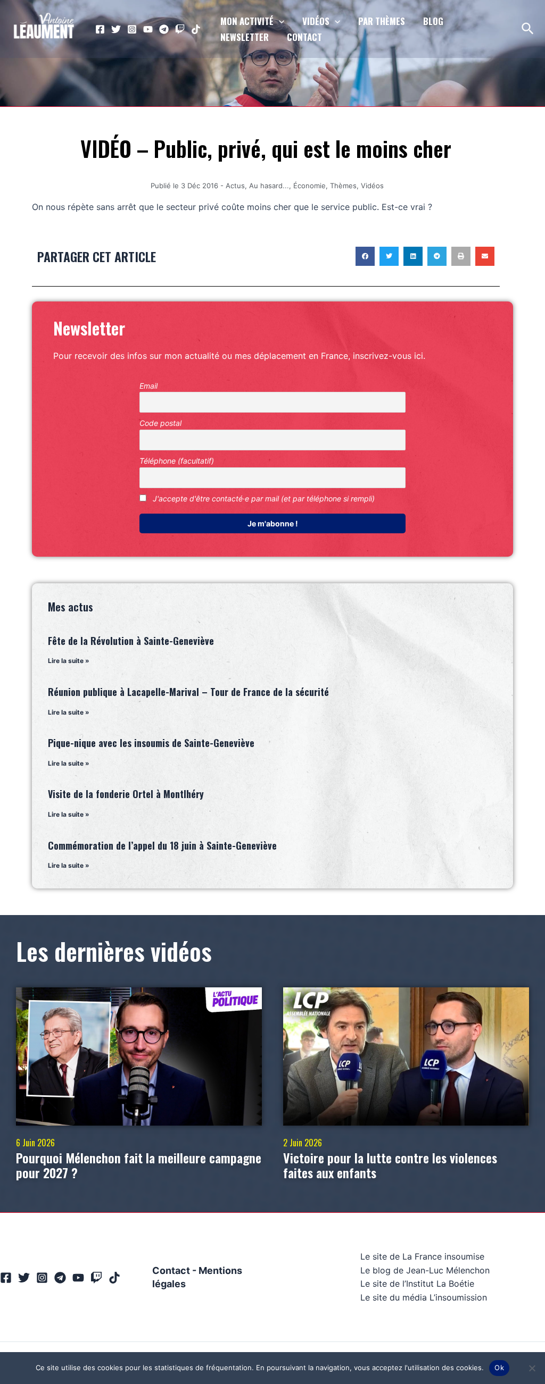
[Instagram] (132, 29)
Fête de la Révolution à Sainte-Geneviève (131, 641)
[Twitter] (116, 29)
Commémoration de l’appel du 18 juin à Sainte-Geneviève (162, 845)
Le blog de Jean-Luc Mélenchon (425, 1270)
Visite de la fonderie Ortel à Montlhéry (126, 794)
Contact (171, 1270)
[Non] (531, 1368)
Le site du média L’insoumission (423, 1297)
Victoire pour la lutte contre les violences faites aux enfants (390, 1165)
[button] (365, 256)
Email (148, 385)
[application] (279, 21)
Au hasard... (269, 185)
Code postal (160, 422)
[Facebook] (100, 29)
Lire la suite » (68, 661)
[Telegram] (164, 29)
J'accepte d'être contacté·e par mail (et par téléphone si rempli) (263, 498)
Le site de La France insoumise (422, 1256)
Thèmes (343, 185)
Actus (235, 185)
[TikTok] (196, 29)
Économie (309, 185)
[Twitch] (180, 29)
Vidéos (372, 185)
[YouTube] (148, 29)
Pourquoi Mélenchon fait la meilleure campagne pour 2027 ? (138, 1165)
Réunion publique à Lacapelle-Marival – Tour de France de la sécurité (188, 692)
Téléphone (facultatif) (176, 460)
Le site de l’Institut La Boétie (417, 1283)
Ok (499, 1367)
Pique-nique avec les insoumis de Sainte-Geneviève (151, 743)
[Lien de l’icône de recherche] (528, 29)
